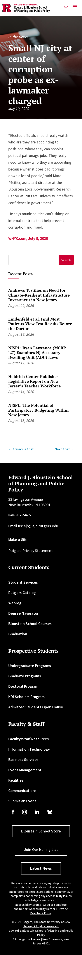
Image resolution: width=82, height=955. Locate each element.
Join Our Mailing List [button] (41, 849)
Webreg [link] (14, 602)
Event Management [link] (25, 769)
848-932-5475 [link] (19, 514)
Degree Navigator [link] (23, 613)
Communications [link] (22, 790)
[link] (26, 8)
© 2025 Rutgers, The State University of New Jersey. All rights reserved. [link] (41, 924)
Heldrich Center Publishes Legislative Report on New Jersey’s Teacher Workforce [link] (34, 381)
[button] (74, 8)
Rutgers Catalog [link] (22, 592)
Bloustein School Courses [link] (30, 623)
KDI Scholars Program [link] (26, 696)
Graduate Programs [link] (24, 675)
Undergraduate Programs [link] (29, 665)
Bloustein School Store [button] (41, 831)
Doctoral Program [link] (23, 686)
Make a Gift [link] (17, 539)
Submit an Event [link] (22, 800)
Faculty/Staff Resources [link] (28, 738)
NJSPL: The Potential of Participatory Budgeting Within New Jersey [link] (38, 410)
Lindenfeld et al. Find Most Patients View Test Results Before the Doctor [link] (40, 323)
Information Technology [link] (29, 749)
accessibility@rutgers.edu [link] (32, 905)
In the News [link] (18, 36)
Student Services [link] (23, 582)
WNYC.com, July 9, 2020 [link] (28, 238)
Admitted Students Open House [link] (35, 706)
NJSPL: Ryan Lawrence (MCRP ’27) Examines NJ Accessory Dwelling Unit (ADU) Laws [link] (37, 352)
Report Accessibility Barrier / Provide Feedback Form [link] (43, 911)
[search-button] (66, 7)
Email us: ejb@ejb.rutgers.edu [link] (33, 525)
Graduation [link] (17, 633)
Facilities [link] (15, 780)
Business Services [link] (23, 759)
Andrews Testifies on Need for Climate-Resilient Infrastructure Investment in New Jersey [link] (39, 295)
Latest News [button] (41, 868)
